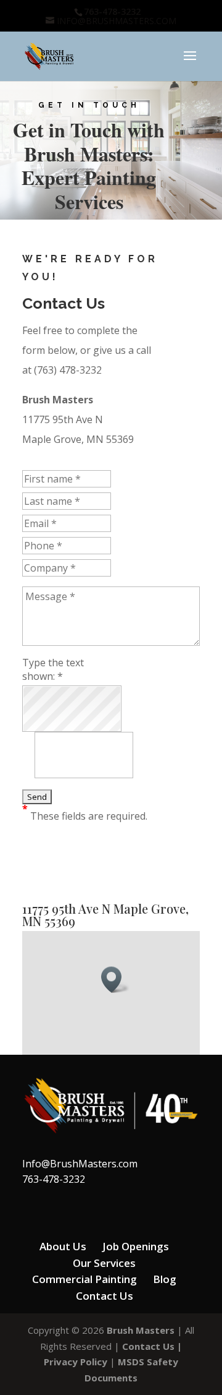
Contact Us (104, 1296)
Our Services (104, 1263)
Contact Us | (152, 1346)
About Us (62, 1246)
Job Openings (135, 1246)
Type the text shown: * (53, 669)
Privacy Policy (75, 1361)
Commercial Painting (84, 1279)
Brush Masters (141, 1330)
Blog (164, 1279)
